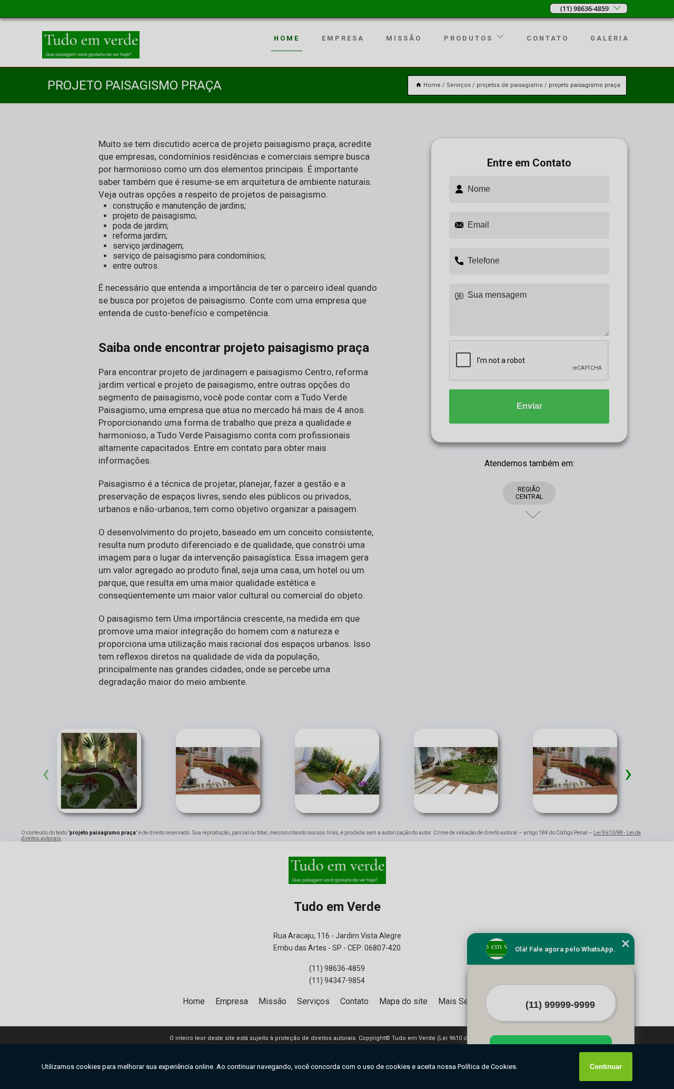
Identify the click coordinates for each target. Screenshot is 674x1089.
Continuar (606, 1067)
